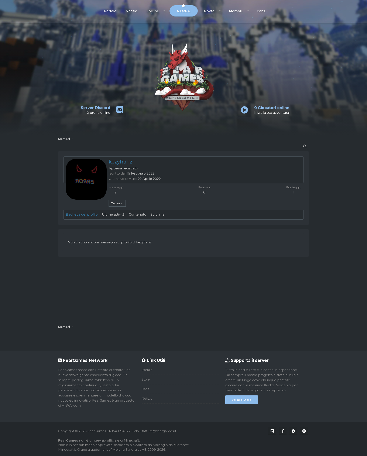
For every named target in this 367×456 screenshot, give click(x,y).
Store (183, 11)
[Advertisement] (183, 291)
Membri (235, 11)
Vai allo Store (241, 399)
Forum (152, 11)
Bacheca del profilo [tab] (82, 214)
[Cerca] (305, 146)
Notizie (131, 11)
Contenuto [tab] (137, 214)
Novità (209, 11)
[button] (164, 11)
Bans (261, 11)
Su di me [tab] (158, 214)
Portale (110, 11)
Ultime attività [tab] (113, 214)
